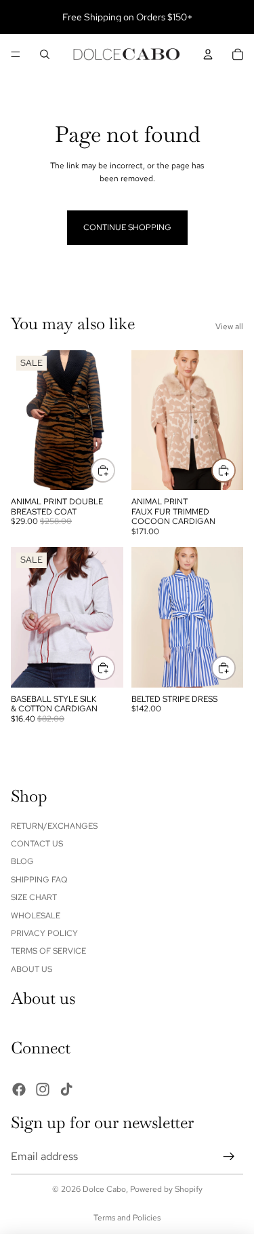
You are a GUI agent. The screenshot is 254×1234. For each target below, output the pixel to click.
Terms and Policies (127, 1217)
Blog (22, 861)
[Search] (45, 54)
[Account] (208, 54)
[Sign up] (229, 1156)
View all (229, 326)
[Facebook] (19, 1089)
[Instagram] (43, 1089)
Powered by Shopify (166, 1189)
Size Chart (34, 897)
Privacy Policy (44, 933)
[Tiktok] (66, 1089)
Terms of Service (48, 951)
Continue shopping (127, 227)
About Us (31, 968)
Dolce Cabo (104, 1189)
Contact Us (37, 843)
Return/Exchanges (54, 825)
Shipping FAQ (39, 879)
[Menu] (15, 54)
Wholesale (35, 915)
